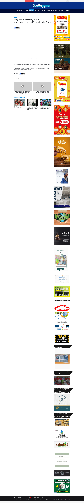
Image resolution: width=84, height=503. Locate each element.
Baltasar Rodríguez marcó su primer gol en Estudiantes (18, 107)
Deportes (31, 10)
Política (43, 10)
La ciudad (26, 10)
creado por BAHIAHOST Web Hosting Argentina (38, 497)
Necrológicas (49, 10)
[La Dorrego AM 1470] (42, 5)
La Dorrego (19, 10)
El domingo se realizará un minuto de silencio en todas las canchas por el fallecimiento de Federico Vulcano (32, 108)
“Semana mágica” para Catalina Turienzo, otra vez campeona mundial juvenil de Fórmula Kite (45, 107)
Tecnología (60, 10)
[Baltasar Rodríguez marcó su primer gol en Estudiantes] (19, 102)
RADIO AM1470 (67, 10)
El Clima (55, 10)
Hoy (15, 10)
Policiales (37, 10)
